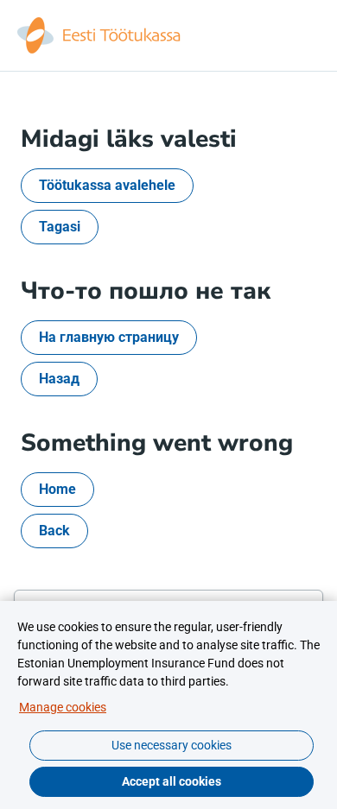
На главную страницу (109, 337)
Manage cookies (62, 707)
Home (57, 489)
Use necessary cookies (171, 745)
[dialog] (168, 705)
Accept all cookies (171, 781)
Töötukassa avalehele (107, 185)
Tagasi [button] (59, 226)
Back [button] (54, 530)
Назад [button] (59, 378)
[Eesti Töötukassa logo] (100, 35)
